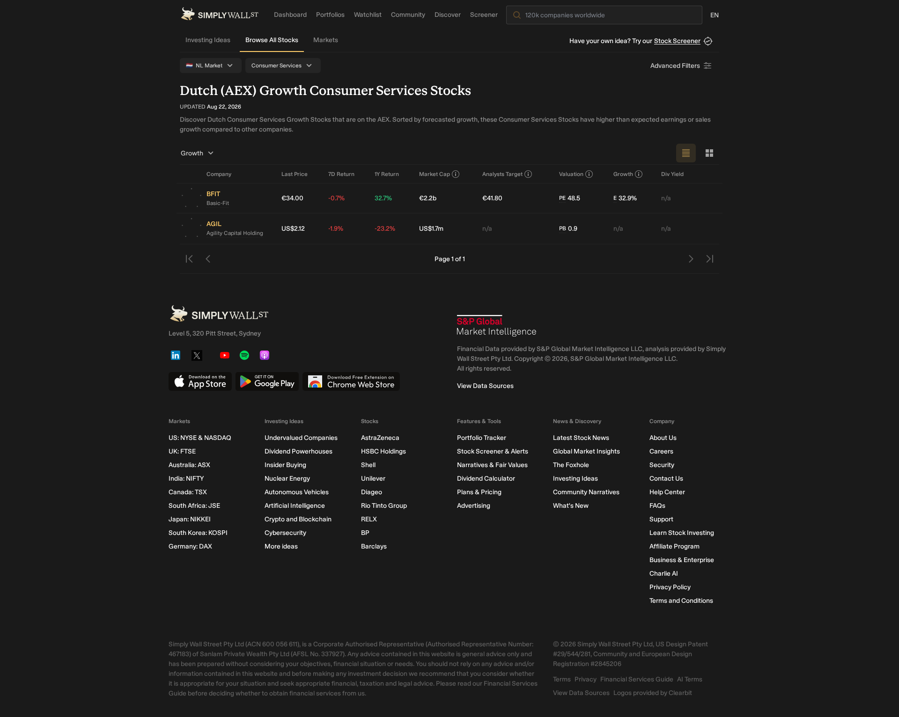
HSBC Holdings (383, 451)
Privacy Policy (670, 587)
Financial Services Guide (636, 679)
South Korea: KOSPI (198, 533)
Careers (661, 451)
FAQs (657, 506)
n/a (666, 198)
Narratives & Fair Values (492, 465)
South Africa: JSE (194, 506)
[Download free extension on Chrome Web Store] (351, 381)
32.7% (383, 198)
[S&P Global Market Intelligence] (497, 326)
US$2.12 (293, 229)
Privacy (586, 679)
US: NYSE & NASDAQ (200, 438)
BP (365, 533)
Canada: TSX (188, 492)
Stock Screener (677, 41)
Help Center (667, 492)
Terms (562, 679)
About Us (663, 438)
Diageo (371, 492)
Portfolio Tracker (481, 438)
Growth (192, 153)
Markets (325, 40)
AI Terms (689, 679)
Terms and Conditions (681, 601)
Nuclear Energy (287, 479)
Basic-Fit (217, 203)
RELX (369, 519)
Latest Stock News (581, 438)
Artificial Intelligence (295, 506)
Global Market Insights (586, 451)
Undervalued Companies (301, 438)
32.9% (625, 198)
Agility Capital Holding (234, 233)
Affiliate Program (674, 546)
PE (562, 198)
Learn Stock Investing (681, 533)
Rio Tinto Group (384, 506)
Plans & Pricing (479, 492)
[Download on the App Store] (200, 381)
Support (661, 519)
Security (661, 465)
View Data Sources (485, 386)
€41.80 (492, 198)
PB (562, 228)
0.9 (568, 229)
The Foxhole (571, 465)
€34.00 (292, 198)
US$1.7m (431, 229)
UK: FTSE (182, 451)
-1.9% (335, 229)
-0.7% (336, 198)
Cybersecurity (285, 533)
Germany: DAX (190, 546)
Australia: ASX (189, 465)
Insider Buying (285, 465)
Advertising (473, 506)
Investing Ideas (207, 40)
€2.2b (427, 198)
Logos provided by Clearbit (652, 693)
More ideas (281, 546)
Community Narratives (586, 492)
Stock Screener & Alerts (492, 451)
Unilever (373, 479)
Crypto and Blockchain (298, 519)
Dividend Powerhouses (298, 451)
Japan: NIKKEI (190, 519)
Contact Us (666, 479)
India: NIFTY (186, 479)
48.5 (569, 198)
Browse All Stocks (271, 40)
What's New (571, 506)
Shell (368, 465)
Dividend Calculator (486, 479)
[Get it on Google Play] (267, 381)
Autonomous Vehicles (297, 492)
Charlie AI (663, 574)
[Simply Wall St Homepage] (219, 14)
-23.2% (385, 229)
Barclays (374, 546)
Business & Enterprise (681, 560)
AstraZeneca (380, 438)
